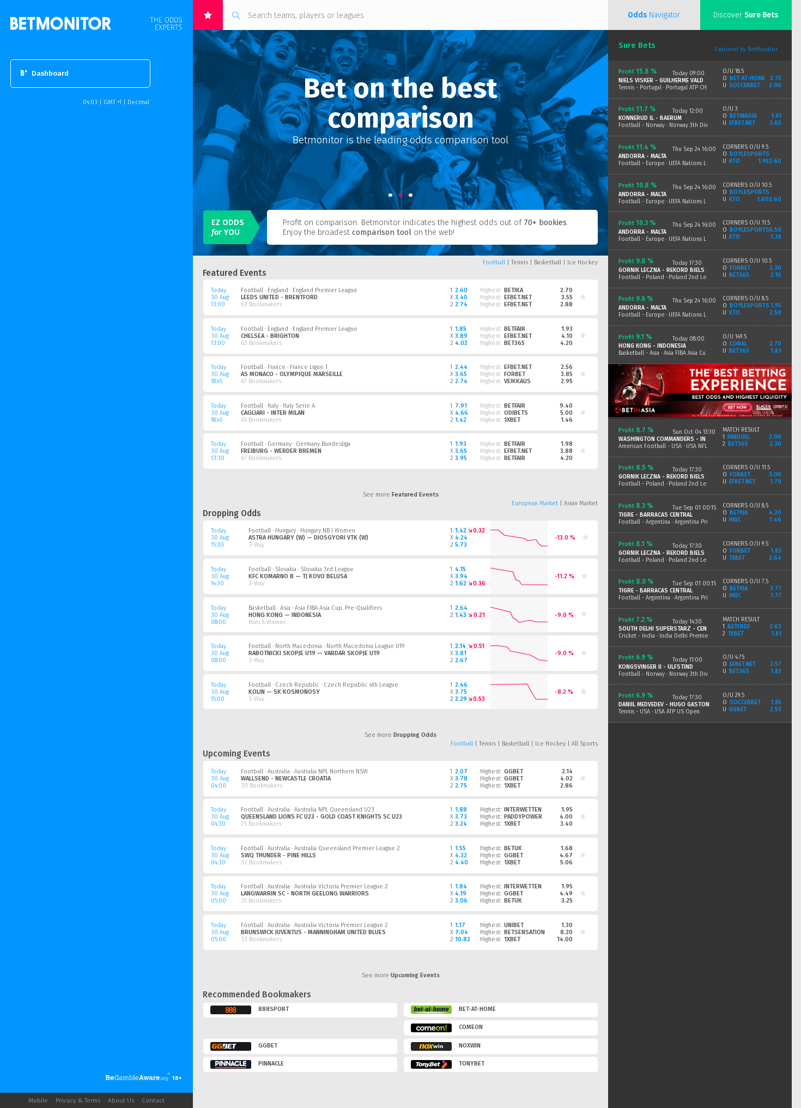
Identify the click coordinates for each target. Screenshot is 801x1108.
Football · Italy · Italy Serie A (278, 405)
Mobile (38, 1100)
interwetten (523, 809)
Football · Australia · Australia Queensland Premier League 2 (320, 848)
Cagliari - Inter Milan (273, 412)
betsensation (524, 932)
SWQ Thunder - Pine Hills (278, 855)
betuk (513, 848)
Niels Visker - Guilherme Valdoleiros (672, 80)
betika (513, 290)
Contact (153, 1100)
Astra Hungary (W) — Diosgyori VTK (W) (308, 537)
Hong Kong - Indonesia (652, 345)
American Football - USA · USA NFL (662, 446)
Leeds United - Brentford (279, 297)
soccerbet (744, 85)
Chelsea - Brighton (270, 336)
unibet (514, 925)
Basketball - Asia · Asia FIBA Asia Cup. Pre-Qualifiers (682, 352)
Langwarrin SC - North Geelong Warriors (305, 893)
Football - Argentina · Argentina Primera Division (680, 521)
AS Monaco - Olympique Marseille (292, 374)
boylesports (749, 154)
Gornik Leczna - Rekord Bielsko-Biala (674, 270)
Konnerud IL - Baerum (650, 118)
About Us (121, 1100)
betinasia (743, 115)
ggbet (513, 771)
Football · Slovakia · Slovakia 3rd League (301, 569)
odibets (516, 412)
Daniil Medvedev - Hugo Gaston (663, 704)
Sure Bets (637, 45)
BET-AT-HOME (747, 78)
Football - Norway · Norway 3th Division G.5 (674, 673)
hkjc (735, 519)
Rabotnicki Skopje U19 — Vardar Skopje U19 (314, 653)
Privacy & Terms (78, 1100)
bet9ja (738, 512)
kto (734, 161)
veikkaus (517, 381)
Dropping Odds (232, 513)
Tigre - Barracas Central (655, 514)
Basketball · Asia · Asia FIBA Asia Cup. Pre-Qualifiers (315, 607)
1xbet (512, 419)
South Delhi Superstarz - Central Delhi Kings (686, 628)
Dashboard (50, 73)
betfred (738, 626)
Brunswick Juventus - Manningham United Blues (313, 932)
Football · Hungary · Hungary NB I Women (301, 530)
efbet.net (518, 297)
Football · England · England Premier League (299, 290)
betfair (514, 328)
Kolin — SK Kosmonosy (284, 691)
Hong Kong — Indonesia (284, 615)
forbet (514, 374)
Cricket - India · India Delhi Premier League (674, 635)
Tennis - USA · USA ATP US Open (659, 711)
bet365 (514, 343)
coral (738, 343)
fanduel (738, 436)
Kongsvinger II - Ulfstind (655, 666)
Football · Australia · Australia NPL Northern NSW (304, 771)
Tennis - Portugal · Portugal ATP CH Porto (671, 87)
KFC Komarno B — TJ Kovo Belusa (297, 576)
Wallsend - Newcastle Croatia (286, 778)
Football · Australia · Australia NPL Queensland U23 (307, 809)
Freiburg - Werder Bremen (281, 451)
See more (401, 494)
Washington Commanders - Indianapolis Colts (687, 439)
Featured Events (234, 273)
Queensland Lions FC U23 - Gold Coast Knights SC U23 (321, 816)
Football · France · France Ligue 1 (284, 367)
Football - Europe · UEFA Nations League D (672, 163)
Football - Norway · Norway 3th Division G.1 (673, 125)
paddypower (523, 816)
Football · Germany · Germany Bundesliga (295, 443)
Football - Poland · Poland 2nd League (668, 277)
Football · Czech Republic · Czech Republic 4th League (323, 684)
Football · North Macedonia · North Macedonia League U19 (326, 646)
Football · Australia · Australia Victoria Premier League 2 (314, 886)
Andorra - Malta (642, 156)
